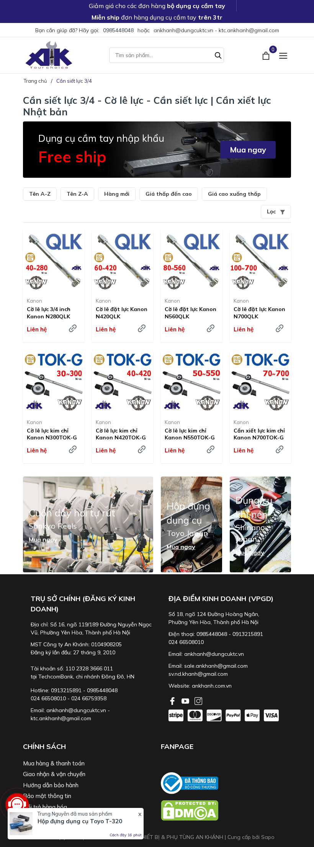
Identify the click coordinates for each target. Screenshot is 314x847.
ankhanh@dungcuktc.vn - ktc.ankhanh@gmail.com (216, 30)
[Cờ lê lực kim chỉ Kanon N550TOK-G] (191, 382)
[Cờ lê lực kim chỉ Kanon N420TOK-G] (122, 382)
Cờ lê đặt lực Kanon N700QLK (259, 312)
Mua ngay (248, 149)
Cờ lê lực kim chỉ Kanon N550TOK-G (190, 434)
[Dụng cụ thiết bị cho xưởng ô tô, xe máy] (49, 55)
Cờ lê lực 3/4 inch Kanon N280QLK (48, 312)
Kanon (34, 301)
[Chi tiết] (72, 328)
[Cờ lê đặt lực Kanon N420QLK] (122, 261)
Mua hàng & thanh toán (54, 763)
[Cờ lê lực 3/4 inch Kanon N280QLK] (53, 261)
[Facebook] (173, 700)
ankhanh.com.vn (212, 685)
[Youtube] (186, 700)
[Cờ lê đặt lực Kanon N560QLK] (191, 261)
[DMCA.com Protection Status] (226, 810)
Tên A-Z (40, 193)
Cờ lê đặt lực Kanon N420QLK (121, 312)
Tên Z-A (77, 193)
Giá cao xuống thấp (234, 193)
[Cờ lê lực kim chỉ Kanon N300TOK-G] (53, 382)
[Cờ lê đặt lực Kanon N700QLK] (260, 261)
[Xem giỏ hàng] (266, 55)
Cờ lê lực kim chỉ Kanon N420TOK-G (121, 434)
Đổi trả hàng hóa (45, 807)
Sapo (268, 837)
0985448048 (118, 30)
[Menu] (283, 55)
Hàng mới (116, 193)
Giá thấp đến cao (169, 193)
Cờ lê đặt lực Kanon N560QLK (190, 312)
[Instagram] (198, 700)
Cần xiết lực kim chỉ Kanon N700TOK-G (259, 434)
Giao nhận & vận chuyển (54, 774)
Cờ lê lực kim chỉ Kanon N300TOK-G (52, 434)
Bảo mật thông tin (47, 795)
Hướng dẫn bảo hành (50, 785)
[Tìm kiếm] (218, 54)
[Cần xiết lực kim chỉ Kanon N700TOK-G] (260, 382)
